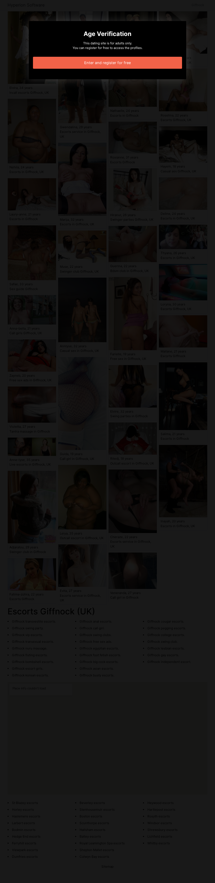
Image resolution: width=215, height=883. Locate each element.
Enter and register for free (107, 63)
